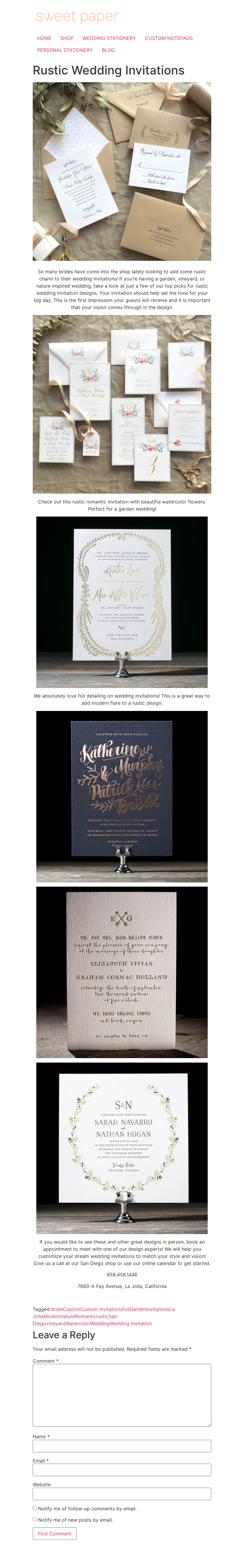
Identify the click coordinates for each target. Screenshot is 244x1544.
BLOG (108, 50)
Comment (46, 1361)
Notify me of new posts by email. (75, 1520)
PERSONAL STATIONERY (65, 50)
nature (68, 1316)
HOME (44, 38)
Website (42, 1484)
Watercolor (77, 1323)
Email (41, 1460)
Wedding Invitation (131, 1323)
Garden (138, 1309)
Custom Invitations (101, 1309)
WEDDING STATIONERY (109, 38)
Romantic (85, 1316)
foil (126, 1309)
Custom (71, 1309)
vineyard (55, 1323)
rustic (102, 1316)
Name (41, 1436)
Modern (52, 1316)
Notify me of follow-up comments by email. (87, 1508)
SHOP (66, 38)
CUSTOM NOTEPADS (169, 38)
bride (57, 1309)
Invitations (157, 1309)
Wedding (100, 1323)
